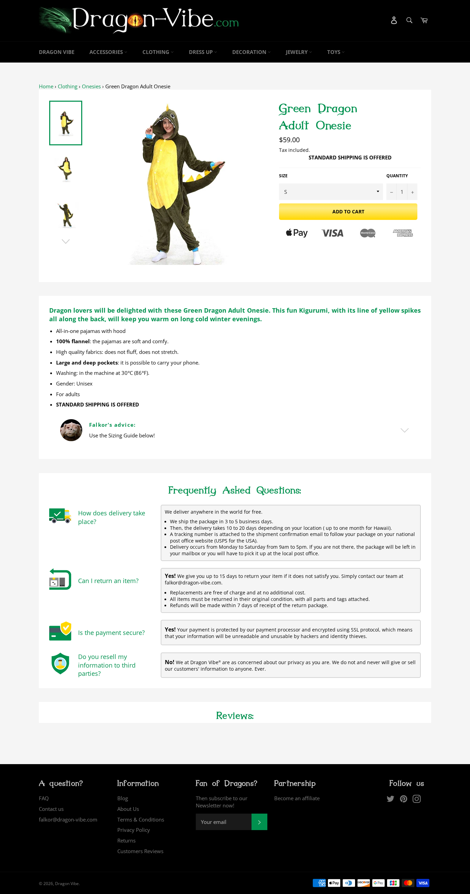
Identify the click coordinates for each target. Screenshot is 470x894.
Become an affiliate (297, 798)
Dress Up (201, 51)
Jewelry (297, 51)
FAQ (44, 798)
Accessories (106, 51)
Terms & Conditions (140, 819)
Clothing (156, 51)
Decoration (250, 51)
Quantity (397, 176)
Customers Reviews (140, 851)
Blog (122, 798)
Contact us (51, 808)
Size (283, 176)
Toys (334, 51)
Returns (126, 840)
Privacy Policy (133, 829)
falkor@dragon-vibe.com (68, 819)
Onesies (91, 86)
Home (46, 86)
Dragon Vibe (56, 51)
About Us (128, 808)
